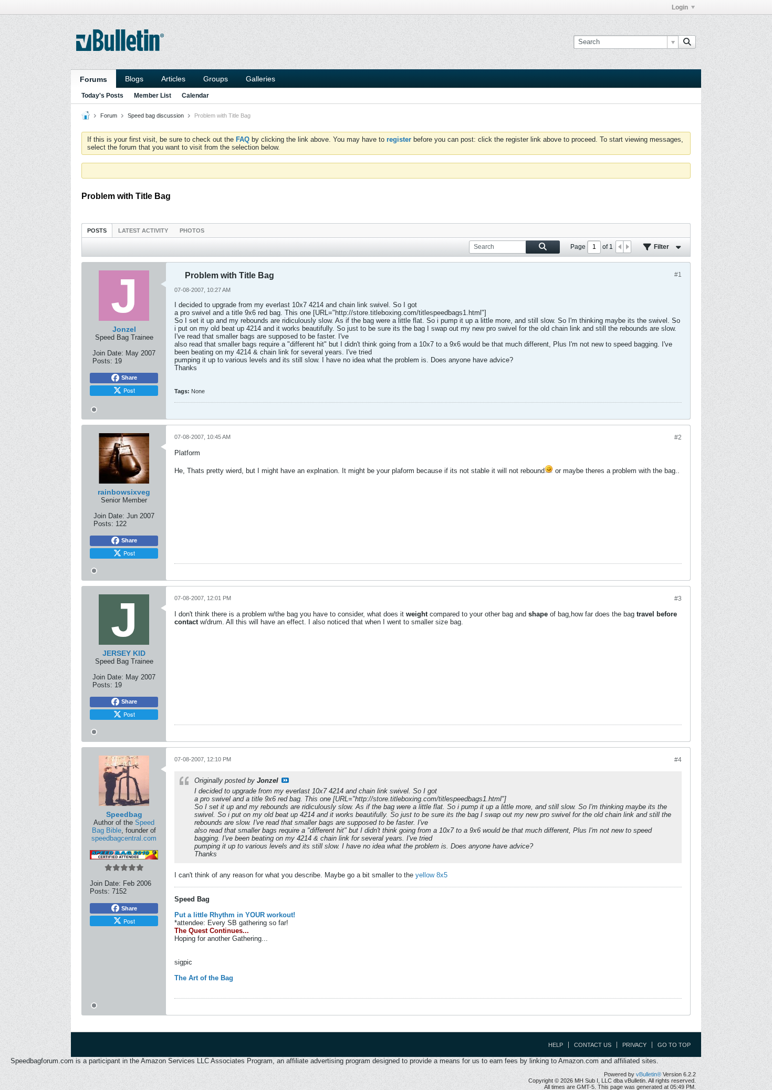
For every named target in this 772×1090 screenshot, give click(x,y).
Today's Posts (102, 95)
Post (129, 390)
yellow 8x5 (431, 875)
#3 (678, 598)
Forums (93, 79)
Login (680, 7)
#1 (678, 274)
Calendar (195, 95)
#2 (678, 437)
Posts (97, 230)
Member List (152, 95)
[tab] (96, 230)
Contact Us (592, 1045)
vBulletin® (648, 1074)
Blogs (134, 79)
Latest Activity (143, 230)
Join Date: (107, 353)
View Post (285, 780)
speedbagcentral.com (124, 838)
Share (129, 377)
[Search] (687, 42)
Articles (173, 79)
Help (555, 1045)
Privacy (634, 1045)
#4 (678, 759)
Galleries (260, 79)
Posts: (102, 361)
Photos (192, 230)
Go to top (674, 1045)
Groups (215, 79)
